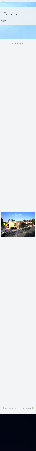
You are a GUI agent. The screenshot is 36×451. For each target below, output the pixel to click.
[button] (33, 1)
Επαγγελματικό (5, 10)
